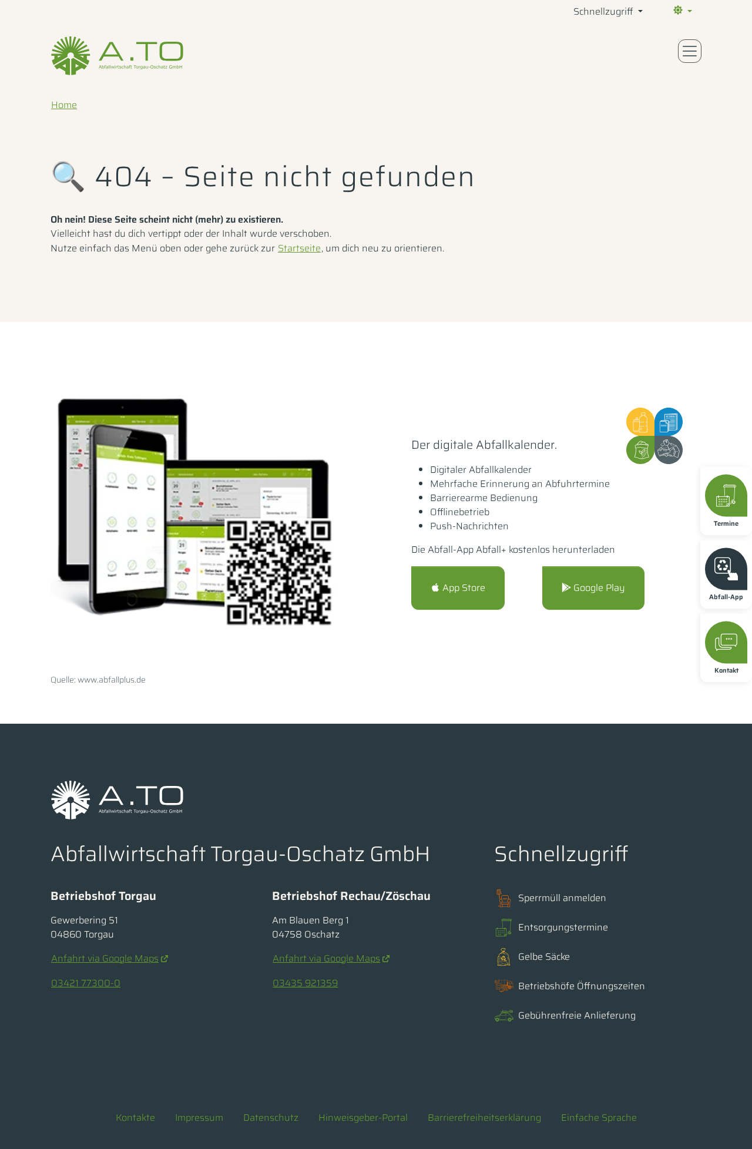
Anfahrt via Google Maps (105, 958)
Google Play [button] (598, 587)
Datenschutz (270, 1117)
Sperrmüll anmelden (562, 898)
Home (64, 105)
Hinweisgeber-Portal (363, 1117)
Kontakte (135, 1117)
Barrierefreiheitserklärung (484, 1117)
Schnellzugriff (604, 11)
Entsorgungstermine (563, 927)
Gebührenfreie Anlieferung (577, 1015)
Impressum (199, 1117)
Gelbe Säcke (544, 956)
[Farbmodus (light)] (681, 11)
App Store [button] (462, 587)
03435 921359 (305, 983)
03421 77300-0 (85, 983)
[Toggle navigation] (689, 51)
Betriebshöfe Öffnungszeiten (581, 986)
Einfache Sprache (599, 1117)
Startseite (299, 248)
